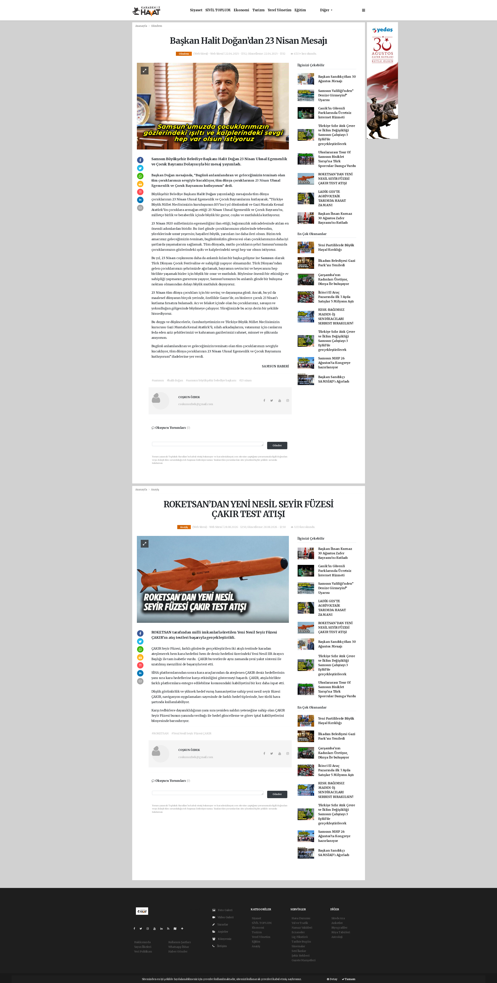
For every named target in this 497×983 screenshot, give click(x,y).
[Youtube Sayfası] (156, 928)
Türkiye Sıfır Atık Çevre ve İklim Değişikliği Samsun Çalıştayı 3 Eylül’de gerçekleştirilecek (336, 135)
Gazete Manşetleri (303, 960)
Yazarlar (222, 924)
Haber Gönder (178, 951)
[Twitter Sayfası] (142, 928)
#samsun (158, 380)
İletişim (221, 946)
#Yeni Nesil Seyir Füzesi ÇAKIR (191, 733)
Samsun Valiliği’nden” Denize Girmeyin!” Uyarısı (336, 95)
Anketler (337, 923)
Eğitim (300, 10)
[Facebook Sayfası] (136, 928)
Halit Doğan (207, 194)
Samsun (268, 258)
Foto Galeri (224, 910)
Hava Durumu (301, 918)
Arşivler (222, 931)
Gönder (277, 445)
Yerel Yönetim (280, 10)
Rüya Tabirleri (340, 932)
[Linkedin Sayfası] (163, 928)
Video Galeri (225, 917)
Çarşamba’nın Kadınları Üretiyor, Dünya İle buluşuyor (333, 279)
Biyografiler (339, 927)
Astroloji (336, 937)
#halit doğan (175, 380)
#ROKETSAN (160, 733)
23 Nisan (262, 180)
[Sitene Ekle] (183, 928)
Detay (333, 979)
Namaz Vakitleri (302, 927)
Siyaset (196, 10)
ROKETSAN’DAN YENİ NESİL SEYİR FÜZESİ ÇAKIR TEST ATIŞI (335, 178)
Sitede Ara (338, 918)
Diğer (325, 10)
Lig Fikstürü (300, 937)
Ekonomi (241, 10)
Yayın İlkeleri (142, 947)
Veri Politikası (143, 951)
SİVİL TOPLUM (218, 10)
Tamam (349, 979)
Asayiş (155, 489)
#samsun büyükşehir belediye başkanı (211, 380)
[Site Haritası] (177, 928)
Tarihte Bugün (301, 941)
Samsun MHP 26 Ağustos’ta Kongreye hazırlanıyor (334, 363)
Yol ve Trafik (300, 923)
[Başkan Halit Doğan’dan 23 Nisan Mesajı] (213, 106)
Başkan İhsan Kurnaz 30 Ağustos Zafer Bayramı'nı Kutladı (335, 218)
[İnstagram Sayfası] (149, 928)
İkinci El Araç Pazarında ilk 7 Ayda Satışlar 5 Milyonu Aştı (336, 297)
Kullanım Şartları (179, 942)
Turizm (258, 10)
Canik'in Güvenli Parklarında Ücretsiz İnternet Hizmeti (334, 113)
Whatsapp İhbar (178, 947)
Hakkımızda (142, 942)
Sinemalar (298, 946)
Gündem (156, 26)
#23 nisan (245, 380)
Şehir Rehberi (300, 955)
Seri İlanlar (299, 951)
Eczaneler (298, 932)
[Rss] (169, 928)
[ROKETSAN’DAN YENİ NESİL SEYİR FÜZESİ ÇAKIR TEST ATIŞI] (213, 579)
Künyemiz (224, 939)
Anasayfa (141, 26)
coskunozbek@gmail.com (195, 404)
